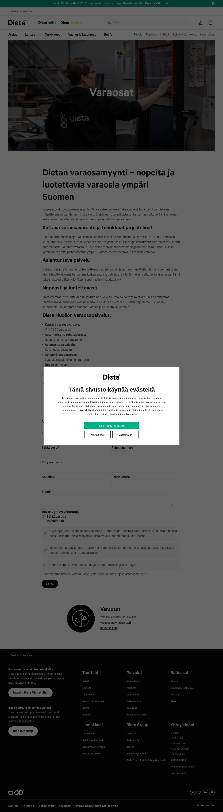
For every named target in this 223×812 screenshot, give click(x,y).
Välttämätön (125, 434)
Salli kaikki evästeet (111, 425)
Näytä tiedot (97, 434)
